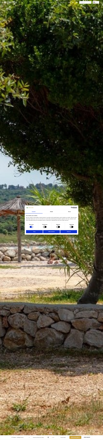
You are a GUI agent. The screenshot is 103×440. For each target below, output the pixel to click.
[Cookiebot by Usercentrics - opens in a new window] (72, 208)
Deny (34, 231)
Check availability (75, 437)
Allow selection (51, 231)
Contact (69, 2)
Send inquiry (87, 437)
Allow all (68, 231)
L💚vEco (57, 2)
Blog (73, 2)
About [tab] (69, 211)
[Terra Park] (10, 2)
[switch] (44, 227)
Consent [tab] (33, 211)
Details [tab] (51, 211)
